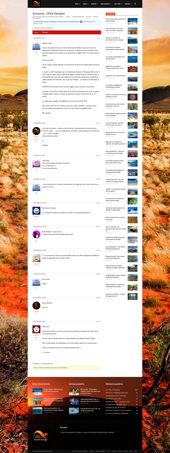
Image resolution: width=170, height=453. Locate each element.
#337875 (98, 123)
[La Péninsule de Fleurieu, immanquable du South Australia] (133, 49)
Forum (127, 4)
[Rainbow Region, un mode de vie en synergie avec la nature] (133, 287)
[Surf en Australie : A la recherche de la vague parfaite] (133, 220)
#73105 (98, 38)
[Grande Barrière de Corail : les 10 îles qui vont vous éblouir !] (133, 134)
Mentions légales (100, 451)
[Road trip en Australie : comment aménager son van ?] (133, 296)
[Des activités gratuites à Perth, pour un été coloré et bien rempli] (133, 163)
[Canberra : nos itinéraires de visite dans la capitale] (133, 191)
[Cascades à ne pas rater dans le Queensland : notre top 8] (133, 106)
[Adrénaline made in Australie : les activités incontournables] (133, 210)
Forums (68, 17)
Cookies (91, 451)
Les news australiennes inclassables (117, 413)
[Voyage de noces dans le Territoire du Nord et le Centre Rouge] (133, 68)
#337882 (98, 297)
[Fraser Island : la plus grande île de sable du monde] (133, 21)
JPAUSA (126, 451)
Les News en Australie (113, 390)
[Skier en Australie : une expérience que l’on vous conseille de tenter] (133, 229)
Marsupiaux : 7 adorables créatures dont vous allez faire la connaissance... (90, 391)
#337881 (98, 274)
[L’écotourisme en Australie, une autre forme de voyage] (133, 201)
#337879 (98, 226)
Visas (85, 4)
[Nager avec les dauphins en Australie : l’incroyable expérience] (133, 144)
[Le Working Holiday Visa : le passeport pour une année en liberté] (74, 401)
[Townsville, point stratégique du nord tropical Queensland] (133, 172)
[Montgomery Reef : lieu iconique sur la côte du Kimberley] (133, 258)
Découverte (105, 4)
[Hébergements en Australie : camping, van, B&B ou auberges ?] (133, 268)
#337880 (98, 250)
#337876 (98, 155)
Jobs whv (88, 17)
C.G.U (108, 451)
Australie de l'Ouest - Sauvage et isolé (118, 402)
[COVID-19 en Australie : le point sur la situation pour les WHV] (133, 97)
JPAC (131, 451)
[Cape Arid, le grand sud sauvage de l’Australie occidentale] (133, 239)
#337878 (98, 202)
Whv (77, 4)
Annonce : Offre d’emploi (48, 13)
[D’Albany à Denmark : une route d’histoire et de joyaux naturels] (133, 182)
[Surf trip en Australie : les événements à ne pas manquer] (133, 40)
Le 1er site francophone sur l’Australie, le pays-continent (48, 17)
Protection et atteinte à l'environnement (118, 410)
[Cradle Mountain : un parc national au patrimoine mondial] (133, 277)
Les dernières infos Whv (113, 399)
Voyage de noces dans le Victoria (115, 75)
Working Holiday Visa (78, 17)
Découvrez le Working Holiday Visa (117, 393)
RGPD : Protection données (79, 451)
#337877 (98, 179)
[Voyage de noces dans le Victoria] (133, 78)
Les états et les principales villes (116, 404)
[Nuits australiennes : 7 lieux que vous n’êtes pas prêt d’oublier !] (133, 153)
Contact (114, 451)
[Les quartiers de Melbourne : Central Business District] (133, 87)
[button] (135, 4)
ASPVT (136, 451)
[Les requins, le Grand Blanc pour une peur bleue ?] (133, 59)
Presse (120, 451)
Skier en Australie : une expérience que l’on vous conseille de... (116, 229)
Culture (117, 4)
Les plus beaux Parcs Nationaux (116, 396)
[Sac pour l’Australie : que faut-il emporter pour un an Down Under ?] (133, 125)
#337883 (98, 321)
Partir (93, 4)
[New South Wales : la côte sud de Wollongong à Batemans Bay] (133, 249)
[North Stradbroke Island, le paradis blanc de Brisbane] (133, 116)
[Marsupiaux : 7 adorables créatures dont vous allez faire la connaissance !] (74, 391)
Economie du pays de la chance (116, 407)
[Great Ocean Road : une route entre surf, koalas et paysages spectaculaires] (133, 31)
